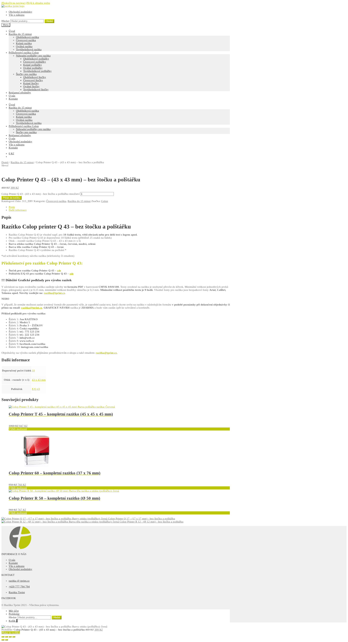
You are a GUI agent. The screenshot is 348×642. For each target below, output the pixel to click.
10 (33, 370)
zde (59, 270)
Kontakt (13, 98)
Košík (13, 620)
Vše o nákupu (16, 14)
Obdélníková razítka (27, 37)
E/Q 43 (36, 389)
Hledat (49, 21)
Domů (5, 162)
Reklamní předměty (20, 92)
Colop (104, 201)
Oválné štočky (31, 86)
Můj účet (14, 610)
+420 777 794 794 (19, 586)
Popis (12, 206)
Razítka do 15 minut (20, 34)
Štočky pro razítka (26, 74)
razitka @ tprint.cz (19, 580)
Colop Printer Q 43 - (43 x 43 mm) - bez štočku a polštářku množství (40, 193)
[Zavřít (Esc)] (2, 636)
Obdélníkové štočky (34, 77)
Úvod (12, 31)
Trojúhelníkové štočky (36, 89)
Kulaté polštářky (32, 64)
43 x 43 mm (39, 379)
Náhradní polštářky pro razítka (33, 55)
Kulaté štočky (31, 83)
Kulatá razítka (24, 43)
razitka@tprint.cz (54, 293)
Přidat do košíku (11, 197)
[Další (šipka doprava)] (6, 639)
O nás (12, 95)
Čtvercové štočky (33, 80)
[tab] (119, 207)
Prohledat (14, 613)
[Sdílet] (6, 636)
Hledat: (5, 21)
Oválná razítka (24, 46)
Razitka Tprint (17, 592)
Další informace (18, 210)
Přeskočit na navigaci (13, 2)
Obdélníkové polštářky (36, 58)
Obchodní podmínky (20, 11)
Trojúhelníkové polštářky (37, 71)
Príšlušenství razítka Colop (24, 52)
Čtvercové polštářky (34, 61)
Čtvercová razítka (26, 40)
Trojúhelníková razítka (29, 49)
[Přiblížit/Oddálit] (13, 636)
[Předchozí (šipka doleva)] (2, 639)
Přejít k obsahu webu (38, 2)
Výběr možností (18, 428)
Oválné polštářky (33, 68)
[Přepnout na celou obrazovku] (10, 636)
